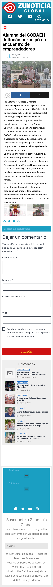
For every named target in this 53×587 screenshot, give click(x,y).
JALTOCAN (24, 57)
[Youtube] (30, 16)
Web (4, 312)
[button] (26, 476)
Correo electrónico (13, 296)
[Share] (20, 95)
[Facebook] (10, 16)
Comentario (9, 257)
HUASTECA (15, 57)
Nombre (7, 280)
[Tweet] (39, 95)
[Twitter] (20, 16)
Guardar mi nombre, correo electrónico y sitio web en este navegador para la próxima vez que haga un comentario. (28, 332)
